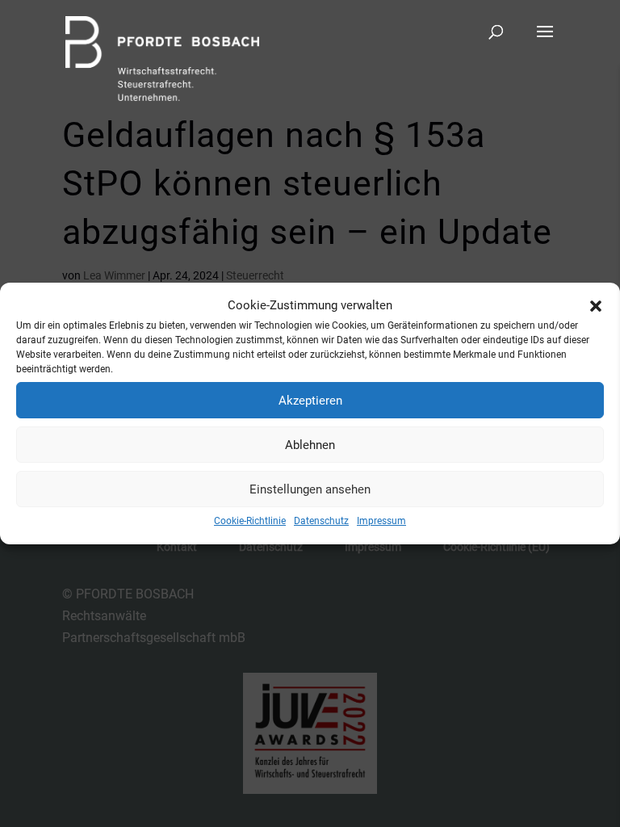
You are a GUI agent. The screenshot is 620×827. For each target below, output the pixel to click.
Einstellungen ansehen (310, 489)
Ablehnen (310, 445)
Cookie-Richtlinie (250, 521)
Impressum (381, 521)
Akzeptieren (310, 400)
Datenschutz (321, 521)
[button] (596, 306)
